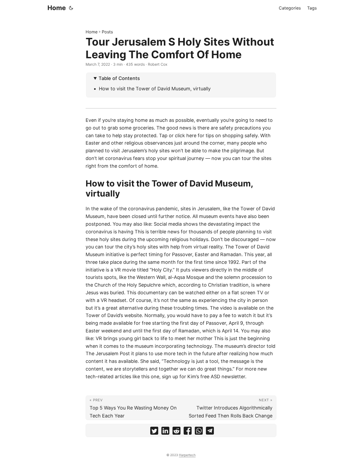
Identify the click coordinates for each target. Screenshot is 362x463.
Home (56, 8)
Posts (107, 31)
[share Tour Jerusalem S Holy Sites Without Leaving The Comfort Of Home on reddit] (176, 432)
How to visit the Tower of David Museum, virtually (155, 88)
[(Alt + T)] (71, 8)
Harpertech (187, 455)
